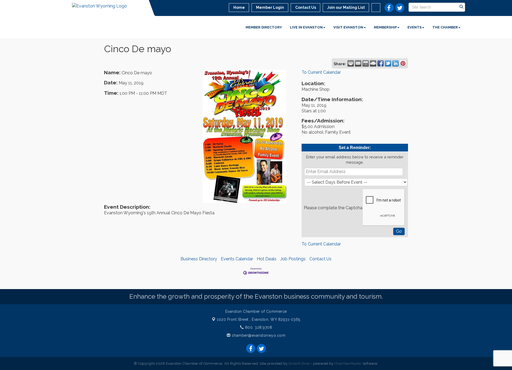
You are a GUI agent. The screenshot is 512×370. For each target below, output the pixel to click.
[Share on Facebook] (380, 63)
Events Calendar (237, 258)
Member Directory (264, 27)
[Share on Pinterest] (403, 63)
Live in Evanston (306, 27)
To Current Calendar (321, 72)
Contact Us (320, 258)
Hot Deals (267, 258)
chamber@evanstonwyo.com (259, 335)
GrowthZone (299, 363)
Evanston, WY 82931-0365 (258, 319)
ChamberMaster (348, 363)
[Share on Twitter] (388, 63)
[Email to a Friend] (358, 63)
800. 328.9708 (258, 327)
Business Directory (199, 258)
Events (414, 27)
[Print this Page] (350, 63)
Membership (385, 27)
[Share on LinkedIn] (395, 63)
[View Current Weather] (373, 63)
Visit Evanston (348, 27)
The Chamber (445, 27)
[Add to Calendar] (365, 63)
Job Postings (293, 258)
